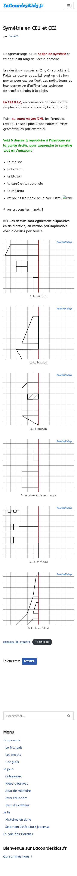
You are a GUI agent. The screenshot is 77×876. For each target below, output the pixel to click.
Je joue (8, 769)
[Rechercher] (69, 715)
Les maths (13, 755)
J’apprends (11, 740)
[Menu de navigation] (69, 5)
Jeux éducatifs (16, 798)
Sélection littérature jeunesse (27, 827)
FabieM (13, 36)
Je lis (6, 812)
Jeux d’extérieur (17, 805)
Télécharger (42, 641)
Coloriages (13, 776)
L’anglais (12, 762)
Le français (13, 747)
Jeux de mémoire (18, 791)
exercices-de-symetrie (16, 641)
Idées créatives (16, 783)
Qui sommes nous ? (17, 856)
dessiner (29, 661)
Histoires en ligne (18, 820)
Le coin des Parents (18, 834)
